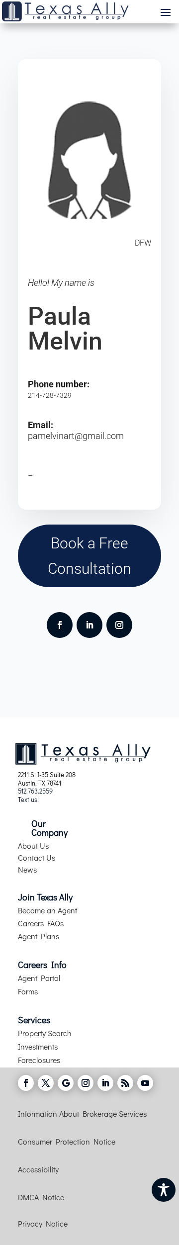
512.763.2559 (35, 791)
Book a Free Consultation (89, 555)
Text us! (28, 799)
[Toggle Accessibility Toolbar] (164, 1190)
